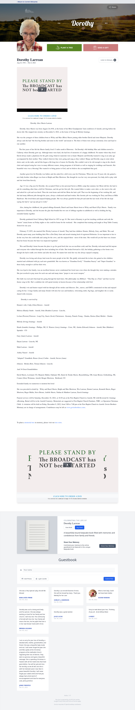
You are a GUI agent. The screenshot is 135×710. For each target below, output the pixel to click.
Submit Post (109, 579)
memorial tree (29, 422)
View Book (68, 527)
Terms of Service (72, 701)
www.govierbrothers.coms (75, 407)
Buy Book (80, 527)
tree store (58, 422)
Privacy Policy (62, 701)
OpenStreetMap (69, 704)
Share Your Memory (107, 546)
